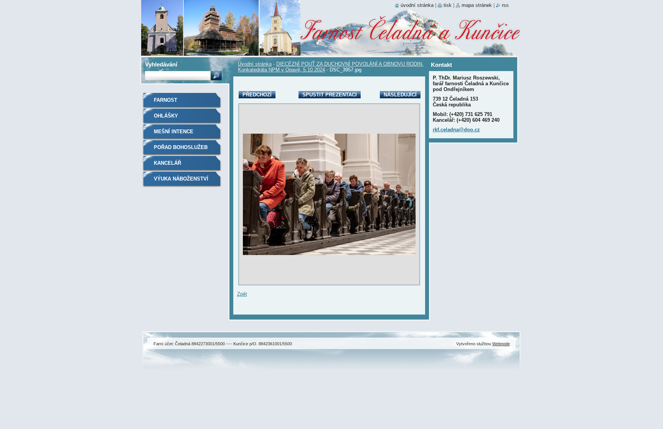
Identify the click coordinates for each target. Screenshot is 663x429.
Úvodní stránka (255, 64)
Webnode (501, 343)
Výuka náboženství (181, 179)
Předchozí (257, 95)
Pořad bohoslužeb (181, 147)
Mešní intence (173, 131)
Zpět (242, 294)
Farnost (165, 100)
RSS (505, 5)
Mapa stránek (477, 5)
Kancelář (167, 163)
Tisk (448, 5)
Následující (400, 95)
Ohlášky (166, 116)
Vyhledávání (161, 64)
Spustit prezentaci (329, 95)
